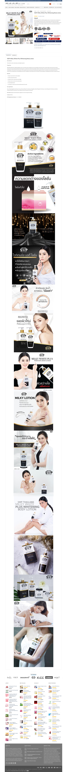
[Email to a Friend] (38, 48)
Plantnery (49, 759)
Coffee (51, 751)
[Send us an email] (10, 763)
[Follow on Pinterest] (12, 763)
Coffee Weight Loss (55, 751)
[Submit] (50, 4)
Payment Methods (21, 769)
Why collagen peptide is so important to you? (34, 751)
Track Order (17, 7)
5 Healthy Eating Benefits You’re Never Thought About (33, 755)
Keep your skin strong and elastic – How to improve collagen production (34, 758)
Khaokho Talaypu (51, 756)
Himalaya (57, 754)
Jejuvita (45, 756)
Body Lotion (37, 44)
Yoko (51, 762)
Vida (59, 761)
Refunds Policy (35, 769)
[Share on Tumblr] (42, 48)
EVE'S (54, 753)
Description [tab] (8, 55)
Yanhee (49, 762)
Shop (6, 7)
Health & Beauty (43, 11)
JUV (47, 756)
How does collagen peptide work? (32, 748)
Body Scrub (54, 748)
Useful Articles (22, 7)
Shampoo (55, 759)
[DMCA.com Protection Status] (28, 770)
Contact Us (37, 7)
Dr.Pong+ (51, 753)
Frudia (47, 754)
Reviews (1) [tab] (14, 55)
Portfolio (10, 769)
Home (35, 11)
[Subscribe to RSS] (13, 763)
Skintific (58, 759)
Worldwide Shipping (28, 769)
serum (52, 759)
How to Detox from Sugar (31, 760)
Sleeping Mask (46, 761)
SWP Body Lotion (41, 44)
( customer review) (41, 16)
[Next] (31, 24)
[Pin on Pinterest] (40, 48)
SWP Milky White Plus (48, 44)
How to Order (11, 7)
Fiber (59, 753)
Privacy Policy (14, 769)
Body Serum (58, 748)
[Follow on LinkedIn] (15, 763)
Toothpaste (56, 761)
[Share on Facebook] (35, 48)
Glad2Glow (50, 754)
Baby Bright (45, 748)
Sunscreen (52, 761)
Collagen (45, 753)
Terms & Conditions (30, 7)
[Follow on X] (8, 763)
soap (49, 761)
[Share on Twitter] (37, 48)
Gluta (54, 754)
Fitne (45, 754)
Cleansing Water (46, 751)
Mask (58, 756)
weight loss (45, 762)
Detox (48, 753)
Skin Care (49, 11)
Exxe (57, 753)
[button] (53, 4)
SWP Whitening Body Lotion (42, 45)
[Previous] (7, 24)
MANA (56, 756)
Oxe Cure (45, 759)
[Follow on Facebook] (57, 0)
